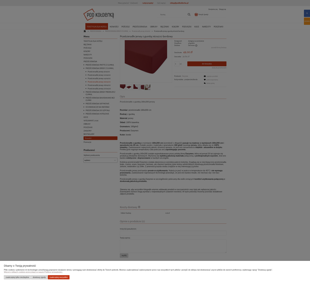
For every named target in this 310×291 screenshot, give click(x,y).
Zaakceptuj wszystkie (59, 277)
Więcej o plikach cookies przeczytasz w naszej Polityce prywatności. (33, 272)
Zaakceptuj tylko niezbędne (17, 277)
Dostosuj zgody (39, 277)
